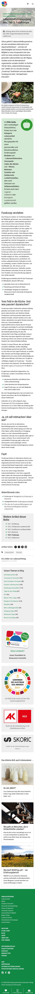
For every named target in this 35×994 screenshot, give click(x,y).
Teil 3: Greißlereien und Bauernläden (19, 529)
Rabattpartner (7, 949)
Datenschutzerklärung (10, 966)
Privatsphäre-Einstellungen (12, 969)
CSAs (13, 403)
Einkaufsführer (7, 897)
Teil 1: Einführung (13, 524)
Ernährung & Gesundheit (11, 588)
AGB (2, 962)
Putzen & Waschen (7, 908)
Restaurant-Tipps (9, 614)
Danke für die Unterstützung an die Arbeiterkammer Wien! (17, 727)
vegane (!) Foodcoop (15, 366)
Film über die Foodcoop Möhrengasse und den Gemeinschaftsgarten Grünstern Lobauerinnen (18, 506)
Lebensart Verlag (27, 982)
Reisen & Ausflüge (10, 618)
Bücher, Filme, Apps (10, 598)
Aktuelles (7, 604)
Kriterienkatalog (8, 946)
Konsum (19, 552)
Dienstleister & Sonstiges (9, 920)
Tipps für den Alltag (10, 591)
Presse (4, 956)
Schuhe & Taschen (7, 904)
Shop (3, 935)
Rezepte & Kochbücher (11, 601)
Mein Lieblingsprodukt (11, 608)
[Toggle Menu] (28, 4)
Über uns (4, 938)
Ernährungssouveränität (25, 501)
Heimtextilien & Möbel (8, 913)
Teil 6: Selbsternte (13, 538)
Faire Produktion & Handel (14, 14)
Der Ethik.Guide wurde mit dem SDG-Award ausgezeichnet (17, 700)
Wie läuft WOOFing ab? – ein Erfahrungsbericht (16, 871)
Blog (3, 933)
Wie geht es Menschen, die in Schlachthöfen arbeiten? (16, 828)
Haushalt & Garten (7, 910)
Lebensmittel (9, 552)
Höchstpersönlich (9, 575)
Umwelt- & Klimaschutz (11, 585)
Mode (3, 901)
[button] (15, 547)
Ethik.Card (5, 931)
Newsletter (5, 953)
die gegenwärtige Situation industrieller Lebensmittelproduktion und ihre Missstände (16, 247)
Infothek (4, 928)
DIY (5, 594)
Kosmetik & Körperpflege (9, 906)
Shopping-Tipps (9, 611)
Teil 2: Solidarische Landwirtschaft (19, 526)
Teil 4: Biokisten (13, 532)
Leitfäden (9, 438)
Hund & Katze (5, 922)
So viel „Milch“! (10, 788)
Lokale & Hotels (6, 917)
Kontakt (4, 951)
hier (12, 482)
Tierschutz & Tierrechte (11, 578)
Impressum (5, 964)
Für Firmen (5, 940)
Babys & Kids (5, 915)
